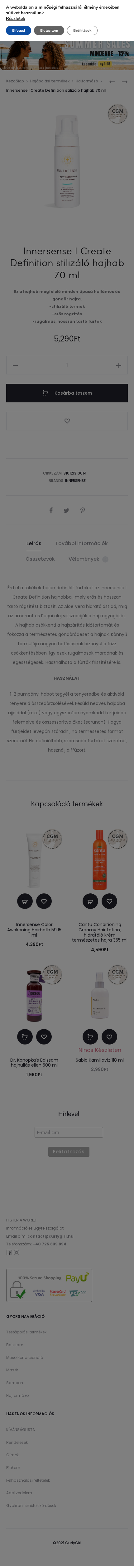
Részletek (15, 18)
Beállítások (82, 30)
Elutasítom (49, 30)
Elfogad (18, 30)
